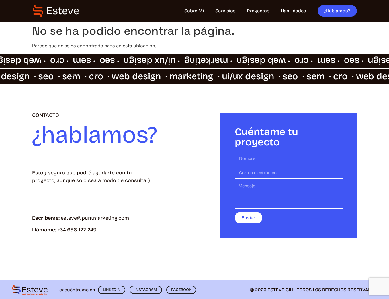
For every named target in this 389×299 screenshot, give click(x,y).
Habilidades (293, 10)
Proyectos (258, 10)
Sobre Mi (194, 10)
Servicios (225, 10)
